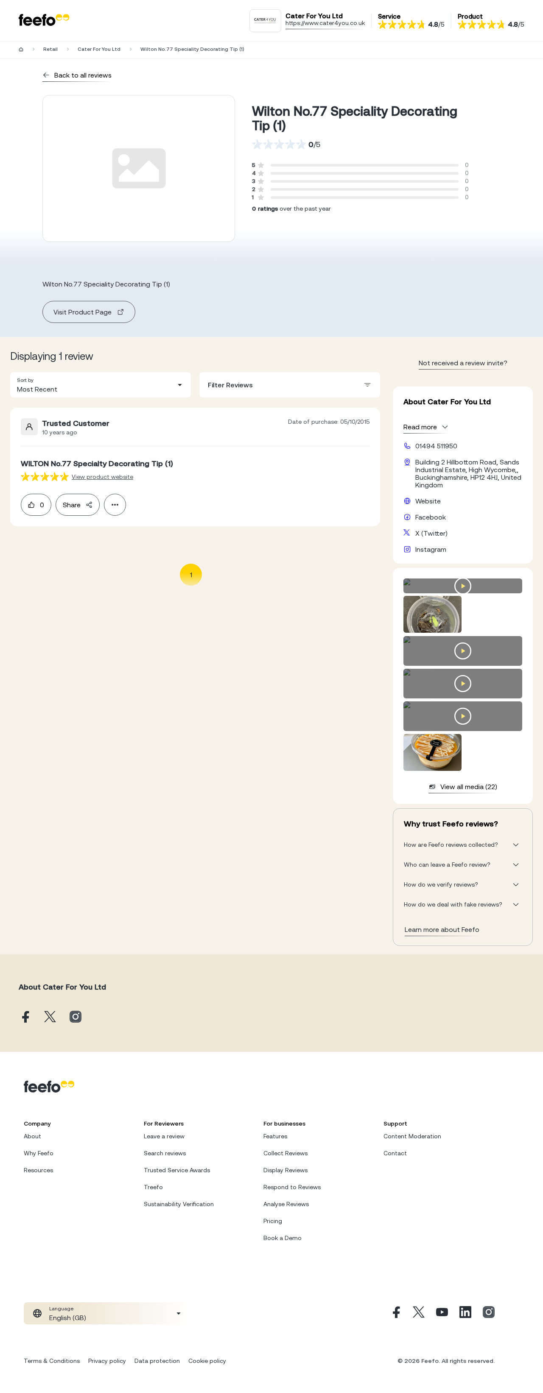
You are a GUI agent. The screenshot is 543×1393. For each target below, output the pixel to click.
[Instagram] (489, 1313)
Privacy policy (107, 1360)
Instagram (430, 549)
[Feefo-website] (44, 20)
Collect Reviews (285, 1153)
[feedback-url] (45, 476)
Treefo (153, 1187)
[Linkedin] (465, 1313)
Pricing (272, 1221)
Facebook (430, 517)
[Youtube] (442, 1313)
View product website (102, 476)
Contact (395, 1153)
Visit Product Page (82, 312)
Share (72, 505)
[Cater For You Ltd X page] (50, 1017)
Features (275, 1136)
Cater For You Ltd (99, 49)
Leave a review (164, 1136)
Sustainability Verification (179, 1204)
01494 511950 (436, 446)
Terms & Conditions (52, 1360)
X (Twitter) (431, 533)
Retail (50, 49)
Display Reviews (285, 1170)
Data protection (157, 1360)
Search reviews (165, 1153)
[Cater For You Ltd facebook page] (25, 1017)
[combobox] (100, 385)
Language (61, 1309)
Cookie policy (207, 1360)
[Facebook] (395, 1313)
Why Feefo (38, 1153)
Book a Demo (282, 1238)
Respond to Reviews (292, 1187)
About (32, 1136)
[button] (100, 385)
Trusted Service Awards (177, 1170)
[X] (419, 1313)
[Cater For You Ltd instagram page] (75, 1017)
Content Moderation (412, 1136)
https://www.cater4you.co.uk (325, 22)
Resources (38, 1170)
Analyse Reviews (286, 1204)
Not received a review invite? (463, 363)
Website (428, 501)
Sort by (25, 380)
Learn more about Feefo (442, 929)
